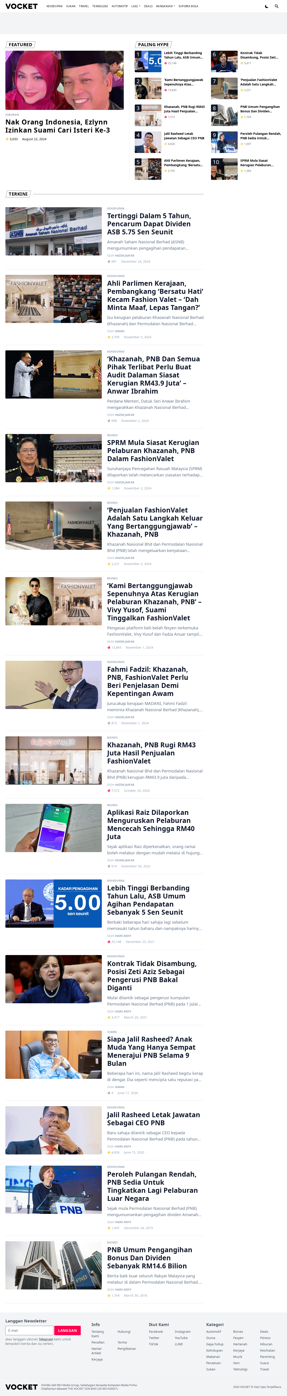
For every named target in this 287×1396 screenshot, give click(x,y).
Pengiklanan (126, 1348)
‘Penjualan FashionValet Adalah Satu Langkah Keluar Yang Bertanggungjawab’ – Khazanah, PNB (155, 522)
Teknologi (100, 6)
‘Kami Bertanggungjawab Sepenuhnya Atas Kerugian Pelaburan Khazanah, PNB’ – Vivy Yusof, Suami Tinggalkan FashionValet (154, 601)
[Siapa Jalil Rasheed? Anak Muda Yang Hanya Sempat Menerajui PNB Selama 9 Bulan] (53, 1055)
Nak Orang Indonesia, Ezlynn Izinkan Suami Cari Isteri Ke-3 (57, 126)
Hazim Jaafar (124, 255)
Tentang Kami (97, 1333)
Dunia (210, 1338)
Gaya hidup (215, 1344)
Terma (122, 1342)
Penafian (97, 1342)
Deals (148, 6)
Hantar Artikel (96, 1350)
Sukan (71, 6)
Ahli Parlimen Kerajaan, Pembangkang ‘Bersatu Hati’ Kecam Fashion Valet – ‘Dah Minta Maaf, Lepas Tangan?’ (155, 295)
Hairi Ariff (123, 936)
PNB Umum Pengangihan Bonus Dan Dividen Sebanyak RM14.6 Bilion (260, 111)
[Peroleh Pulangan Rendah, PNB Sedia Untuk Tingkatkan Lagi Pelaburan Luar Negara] (53, 1190)
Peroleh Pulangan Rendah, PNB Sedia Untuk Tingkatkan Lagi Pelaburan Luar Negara (260, 140)
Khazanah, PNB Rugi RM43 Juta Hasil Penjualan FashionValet (184, 111)
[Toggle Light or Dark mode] (267, 6)
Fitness (265, 1338)
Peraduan (213, 1363)
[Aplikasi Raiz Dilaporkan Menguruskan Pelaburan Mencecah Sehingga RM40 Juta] (53, 828)
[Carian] (277, 6)
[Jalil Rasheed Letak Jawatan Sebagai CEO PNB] (53, 1130)
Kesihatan (267, 1350)
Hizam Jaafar (124, 860)
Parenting (267, 1357)
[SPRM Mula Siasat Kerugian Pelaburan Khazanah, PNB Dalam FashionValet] (53, 458)
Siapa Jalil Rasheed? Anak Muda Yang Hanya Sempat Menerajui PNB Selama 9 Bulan (151, 1051)
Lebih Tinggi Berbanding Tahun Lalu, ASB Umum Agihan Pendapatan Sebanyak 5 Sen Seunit (183, 59)
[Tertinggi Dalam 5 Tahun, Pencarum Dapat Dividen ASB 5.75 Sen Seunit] (53, 231)
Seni (236, 1363)
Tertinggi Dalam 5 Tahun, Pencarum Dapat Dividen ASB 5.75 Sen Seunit (149, 223)
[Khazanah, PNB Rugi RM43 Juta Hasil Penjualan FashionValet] (53, 760)
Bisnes (112, 435)
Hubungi (124, 1331)
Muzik (237, 1357)
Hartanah (240, 1344)
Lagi (134, 6)
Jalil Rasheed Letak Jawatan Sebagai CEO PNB (184, 135)
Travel (84, 6)
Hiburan (12, 114)
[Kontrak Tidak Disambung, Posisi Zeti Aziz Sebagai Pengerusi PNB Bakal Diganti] (53, 979)
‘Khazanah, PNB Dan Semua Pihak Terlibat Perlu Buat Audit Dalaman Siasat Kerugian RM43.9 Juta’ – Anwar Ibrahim (153, 375)
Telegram (46, 1339)
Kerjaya (97, 1359)
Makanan (213, 1357)
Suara (112, 1032)
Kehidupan (55, 6)
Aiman (119, 331)
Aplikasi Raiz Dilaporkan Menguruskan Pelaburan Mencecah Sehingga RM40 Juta (151, 824)
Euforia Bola (188, 6)
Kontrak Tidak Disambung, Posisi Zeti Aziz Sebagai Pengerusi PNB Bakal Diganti (258, 59)
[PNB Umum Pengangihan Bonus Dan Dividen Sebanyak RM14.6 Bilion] (53, 1265)
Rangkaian (164, 6)
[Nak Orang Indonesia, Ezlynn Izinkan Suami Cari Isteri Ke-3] (64, 80)
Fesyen (238, 1338)
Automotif (120, 6)
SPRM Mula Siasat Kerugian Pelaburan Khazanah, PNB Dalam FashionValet (257, 167)
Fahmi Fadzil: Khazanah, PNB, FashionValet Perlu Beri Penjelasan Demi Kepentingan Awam (147, 681)
